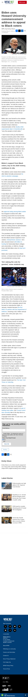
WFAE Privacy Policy (8, 665)
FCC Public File (7, 662)
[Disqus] (14, 554)
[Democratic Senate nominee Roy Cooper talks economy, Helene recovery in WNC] (7, 520)
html (4, 439)
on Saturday (9, 382)
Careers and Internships (9, 652)
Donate (23, 2)
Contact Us (6, 655)
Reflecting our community (9, 648)
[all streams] (26, 695)
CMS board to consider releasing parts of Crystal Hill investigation (19, 508)
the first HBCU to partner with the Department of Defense (14, 309)
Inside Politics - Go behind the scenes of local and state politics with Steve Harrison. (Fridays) (12, 435)
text (4, 441)
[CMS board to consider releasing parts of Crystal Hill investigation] (7, 508)
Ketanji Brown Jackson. (14, 240)
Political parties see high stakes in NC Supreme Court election (19, 485)
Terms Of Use (6, 668)
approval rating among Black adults (15, 211)
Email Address (5, 428)
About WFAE (6, 645)
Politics (5, 449)
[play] (2, 695)
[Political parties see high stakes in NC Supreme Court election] (7, 486)
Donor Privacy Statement (9, 658)
